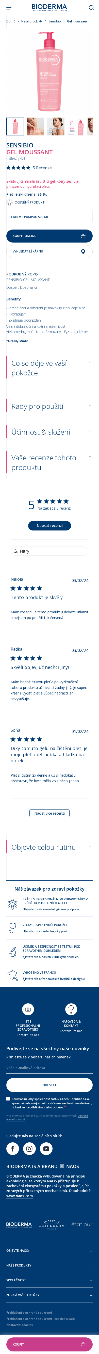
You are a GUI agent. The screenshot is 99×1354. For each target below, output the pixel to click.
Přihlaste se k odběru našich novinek (38, 1057)
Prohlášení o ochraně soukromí (29, 1312)
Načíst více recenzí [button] (49, 813)
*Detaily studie (17, 341)
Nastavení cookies (19, 1325)
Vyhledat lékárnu (28, 251)
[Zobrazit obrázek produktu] (49, 71)
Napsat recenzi (50, 525)
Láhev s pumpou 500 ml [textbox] (30, 217)
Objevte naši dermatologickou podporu (51, 909)
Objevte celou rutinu (43, 847)
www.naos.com (19, 1195)
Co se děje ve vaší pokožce (39, 367)
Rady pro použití (37, 406)
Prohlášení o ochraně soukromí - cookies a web (40, 1319)
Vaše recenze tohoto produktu (43, 462)
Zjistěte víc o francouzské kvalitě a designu (54, 979)
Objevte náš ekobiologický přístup (47, 931)
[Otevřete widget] (49, 1344)
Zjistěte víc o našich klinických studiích (51, 957)
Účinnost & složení (40, 432)
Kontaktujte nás (28, 1035)
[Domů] (49, 7)
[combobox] (49, 216)
